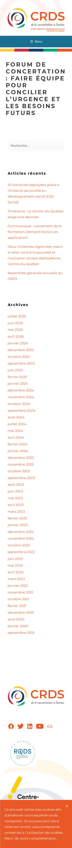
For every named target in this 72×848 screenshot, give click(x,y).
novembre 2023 (21, 464)
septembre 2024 (21, 410)
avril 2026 (16, 336)
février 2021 (17, 606)
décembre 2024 (21, 390)
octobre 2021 (18, 599)
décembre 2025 (21, 350)
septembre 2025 (21, 363)
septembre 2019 (21, 633)
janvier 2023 (18, 525)
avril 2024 (16, 437)
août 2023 (16, 485)
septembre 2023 (21, 478)
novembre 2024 (21, 397)
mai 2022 (15, 565)
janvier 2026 (18, 343)
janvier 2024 (18, 451)
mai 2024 (15, 431)
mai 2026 (15, 330)
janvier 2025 (18, 384)
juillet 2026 (17, 316)
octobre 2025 (19, 357)
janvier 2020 (18, 626)
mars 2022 (16, 579)
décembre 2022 (21, 532)
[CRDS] (36, 19)
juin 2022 (15, 559)
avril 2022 (16, 572)
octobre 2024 (19, 404)
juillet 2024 (17, 424)
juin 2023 (15, 491)
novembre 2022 (21, 538)
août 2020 (16, 619)
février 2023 (17, 518)
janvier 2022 (18, 586)
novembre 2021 (20, 592)
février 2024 (17, 444)
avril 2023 (16, 505)
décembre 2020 (21, 612)
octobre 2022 (19, 545)
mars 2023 (16, 511)
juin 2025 (15, 370)
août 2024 (16, 417)
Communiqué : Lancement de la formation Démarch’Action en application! (35, 232)
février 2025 (17, 377)
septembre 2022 (21, 552)
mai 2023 (15, 498)
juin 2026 (15, 323)
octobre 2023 (19, 471)
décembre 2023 (21, 458)
